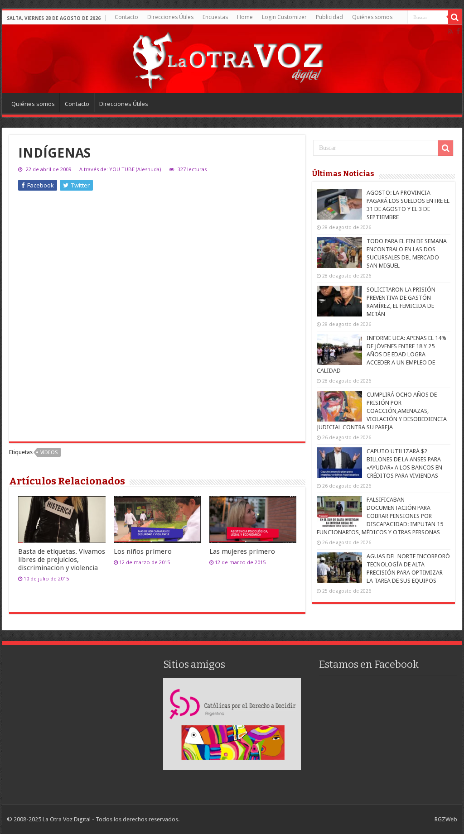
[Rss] (450, 31)
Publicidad (329, 17)
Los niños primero (143, 551)
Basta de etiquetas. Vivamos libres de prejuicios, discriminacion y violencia (61, 559)
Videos (49, 452)
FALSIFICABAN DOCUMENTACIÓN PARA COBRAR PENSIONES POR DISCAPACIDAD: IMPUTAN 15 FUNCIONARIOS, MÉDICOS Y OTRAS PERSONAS (380, 516)
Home (245, 17)
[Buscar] (455, 17)
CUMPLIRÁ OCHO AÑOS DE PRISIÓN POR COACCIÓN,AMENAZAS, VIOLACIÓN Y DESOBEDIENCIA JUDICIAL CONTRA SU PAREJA (382, 411)
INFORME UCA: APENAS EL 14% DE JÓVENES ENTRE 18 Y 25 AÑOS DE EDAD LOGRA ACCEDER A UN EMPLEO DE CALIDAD (381, 354)
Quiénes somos (372, 17)
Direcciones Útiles (170, 17)
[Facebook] (458, 31)
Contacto (126, 17)
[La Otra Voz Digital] (227, 58)
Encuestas (215, 17)
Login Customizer (284, 17)
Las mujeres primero (242, 551)
